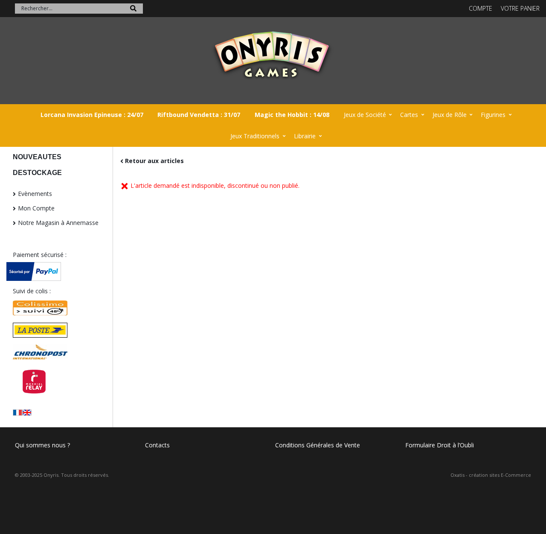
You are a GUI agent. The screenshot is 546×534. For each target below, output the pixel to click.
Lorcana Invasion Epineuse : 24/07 (92, 115)
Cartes (409, 115)
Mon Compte (36, 208)
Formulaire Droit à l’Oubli (439, 445)
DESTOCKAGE (37, 172)
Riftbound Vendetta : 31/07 (198, 115)
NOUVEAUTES (37, 156)
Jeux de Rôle (450, 115)
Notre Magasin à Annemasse (58, 223)
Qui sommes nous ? (42, 445)
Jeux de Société (365, 115)
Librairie (305, 136)
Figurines (493, 115)
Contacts (157, 445)
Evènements (35, 194)
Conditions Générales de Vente (317, 445)
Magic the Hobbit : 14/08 (292, 115)
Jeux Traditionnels (254, 136)
